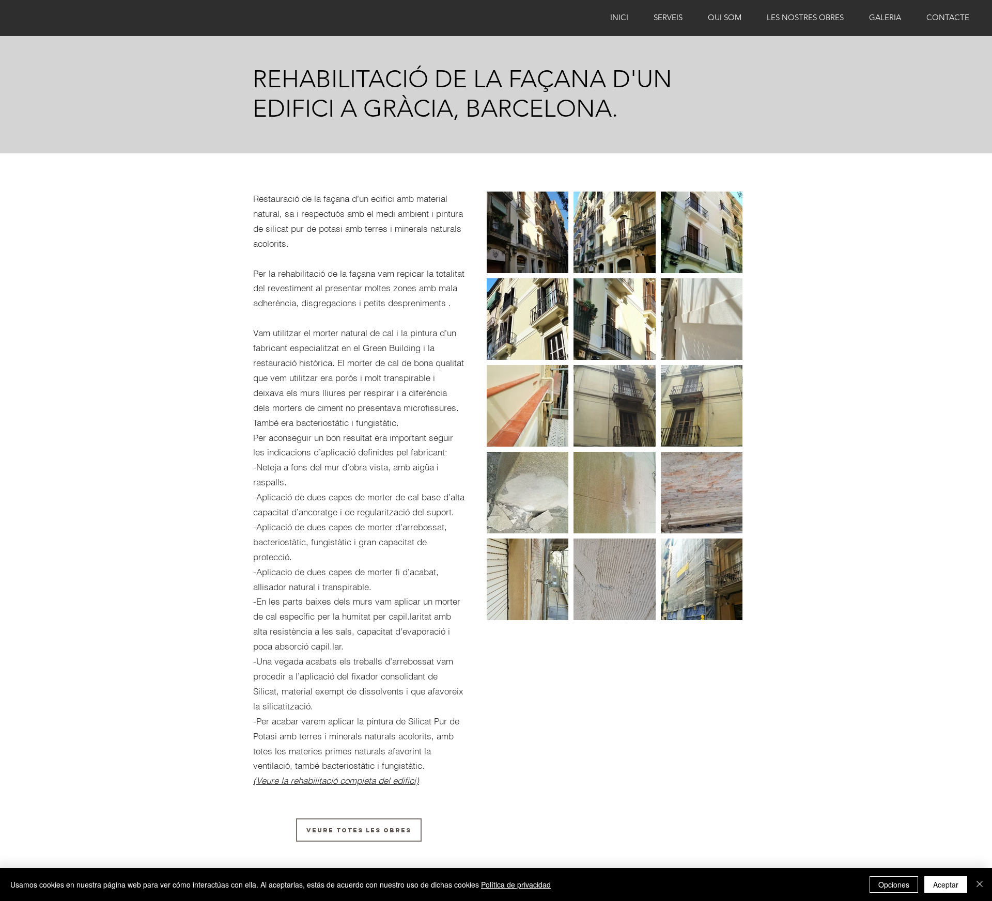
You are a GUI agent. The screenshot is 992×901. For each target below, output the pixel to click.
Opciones (893, 884)
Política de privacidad (516, 884)
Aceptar (945, 884)
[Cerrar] (979, 884)
